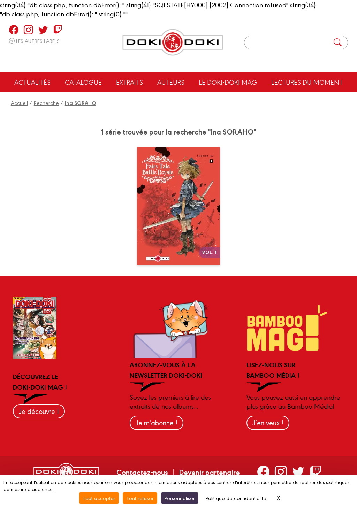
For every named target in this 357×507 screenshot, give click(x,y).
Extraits (129, 81)
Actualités (32, 81)
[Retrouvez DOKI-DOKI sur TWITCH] (57, 29)
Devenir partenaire (209, 472)
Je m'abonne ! (156, 422)
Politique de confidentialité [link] (236, 497)
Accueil (19, 102)
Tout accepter (99, 497)
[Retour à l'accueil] (172, 42)
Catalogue (83, 81)
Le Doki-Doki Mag (228, 81)
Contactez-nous (142, 472)
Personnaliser (180, 497)
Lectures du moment (307, 81)
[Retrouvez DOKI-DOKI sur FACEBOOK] (13, 29)
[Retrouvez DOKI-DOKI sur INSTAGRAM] (28, 29)
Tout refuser (140, 497)
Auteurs (170, 81)
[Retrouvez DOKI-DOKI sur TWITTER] (43, 29)
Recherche (46, 102)
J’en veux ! (267, 422)
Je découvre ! (39, 411)
